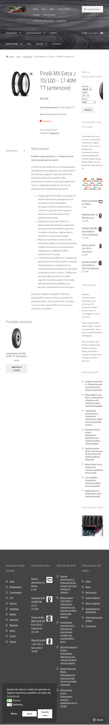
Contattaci (61, 21)
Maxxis (13, 614)
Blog (52, 9)
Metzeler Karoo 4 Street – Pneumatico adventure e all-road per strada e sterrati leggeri (92, 436)
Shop (44, 9)
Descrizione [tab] (11, 150)
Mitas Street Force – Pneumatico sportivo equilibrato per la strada (94, 468)
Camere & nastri (33, 32)
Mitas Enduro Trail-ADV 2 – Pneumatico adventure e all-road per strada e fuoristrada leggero (94, 400)
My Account (91, 592)
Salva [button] (29, 714)
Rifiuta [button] (14, 714)
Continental (16, 592)
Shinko (13, 641)
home (35, 9)
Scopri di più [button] (13, 696)
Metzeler (14, 619)
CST (11, 597)
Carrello (36, 15)
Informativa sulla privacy (43, 21)
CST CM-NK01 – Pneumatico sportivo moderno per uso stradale (93, 481)
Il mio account (49, 15)
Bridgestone (16, 586)
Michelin (14, 625)
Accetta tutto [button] (45, 714)
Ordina (53, 32)
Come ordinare (64, 9)
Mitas (12, 630)
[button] (31, 74)
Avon (12, 581)
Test (29, 43)
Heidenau (14, 608)
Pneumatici (11, 32)
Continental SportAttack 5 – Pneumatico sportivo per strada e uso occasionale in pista (93, 417)
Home (11, 56)
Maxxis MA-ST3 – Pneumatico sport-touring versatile (93, 493)
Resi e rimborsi (93, 603)
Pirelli (13, 636)
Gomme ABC (12, 43)
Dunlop (13, 603)
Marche (39, 43)
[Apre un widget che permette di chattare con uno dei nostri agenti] (98, 720)
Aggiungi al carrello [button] (16, 368)
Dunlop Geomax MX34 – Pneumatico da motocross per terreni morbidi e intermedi (93, 454)
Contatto (56, 43)
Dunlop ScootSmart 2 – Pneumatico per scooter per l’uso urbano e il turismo (94, 385)
